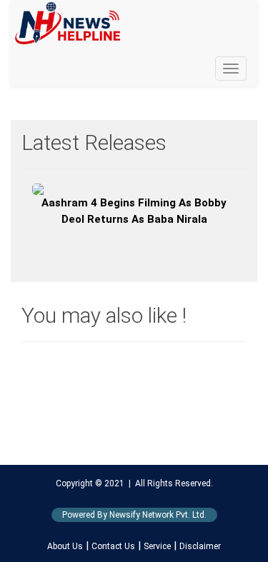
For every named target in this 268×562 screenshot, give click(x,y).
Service (157, 546)
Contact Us (113, 546)
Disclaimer (200, 546)
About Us (65, 546)
